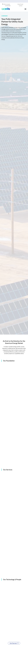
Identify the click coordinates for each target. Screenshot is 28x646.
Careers (20, 5)
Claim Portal (20, 4)
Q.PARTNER (7, 5)
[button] (25, 9)
